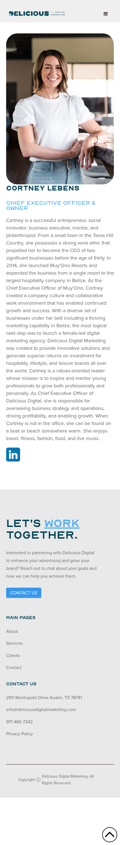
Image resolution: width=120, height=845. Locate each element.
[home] (35, 11)
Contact (13, 667)
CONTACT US (23, 593)
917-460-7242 (19, 722)
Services (14, 643)
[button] (105, 14)
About (12, 631)
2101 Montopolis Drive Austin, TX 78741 (44, 697)
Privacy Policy (19, 734)
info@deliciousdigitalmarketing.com (41, 709)
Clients (13, 655)
